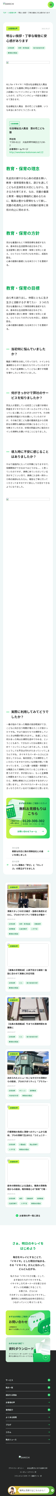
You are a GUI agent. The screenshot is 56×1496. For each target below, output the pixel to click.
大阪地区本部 (13, 1095)
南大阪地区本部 (38, 48)
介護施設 (22, 1144)
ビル (20, 983)
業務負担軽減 (12, 53)
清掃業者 (12, 929)
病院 (20, 1198)
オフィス (22, 1090)
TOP (4, 12)
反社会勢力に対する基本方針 (37, 1468)
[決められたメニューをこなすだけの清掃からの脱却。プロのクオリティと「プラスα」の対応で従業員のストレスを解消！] (28, 1074)
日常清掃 (11, 48)
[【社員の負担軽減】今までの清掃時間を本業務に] (28, 1020)
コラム (8, 1432)
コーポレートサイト (27, 1472)
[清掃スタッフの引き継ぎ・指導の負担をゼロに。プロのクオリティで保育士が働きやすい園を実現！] (28, 910)
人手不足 (34, 929)
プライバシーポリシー (16, 1468)
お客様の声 (12, 12)
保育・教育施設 (23, 48)
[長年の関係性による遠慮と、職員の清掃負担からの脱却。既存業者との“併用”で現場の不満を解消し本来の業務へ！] (28, 1182)
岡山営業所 (34, 1144)
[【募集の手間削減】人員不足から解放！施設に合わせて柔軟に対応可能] (28, 966)
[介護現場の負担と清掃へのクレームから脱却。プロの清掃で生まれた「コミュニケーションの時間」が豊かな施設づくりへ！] (28, 1128)
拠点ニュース (11, 1439)
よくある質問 (11, 1417)
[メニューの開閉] (51, 5)
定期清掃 (37, 924)
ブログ (8, 1424)
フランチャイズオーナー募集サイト (26, 1476)
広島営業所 (23, 929)
